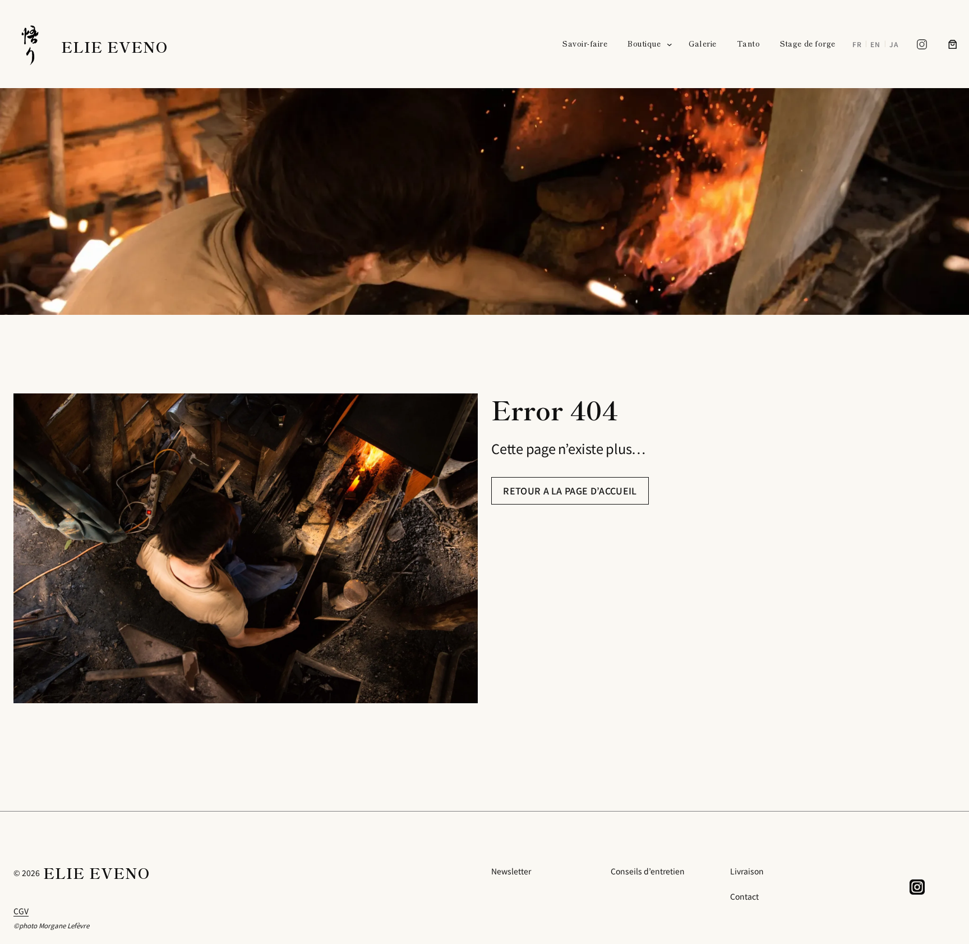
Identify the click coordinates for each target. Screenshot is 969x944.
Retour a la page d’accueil (569, 490)
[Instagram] (922, 44)
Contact (744, 896)
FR (857, 44)
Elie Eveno (114, 46)
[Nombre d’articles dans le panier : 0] (952, 44)
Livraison (747, 871)
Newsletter (511, 871)
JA (893, 44)
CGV (21, 910)
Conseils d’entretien (648, 871)
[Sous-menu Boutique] (669, 44)
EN (875, 44)
